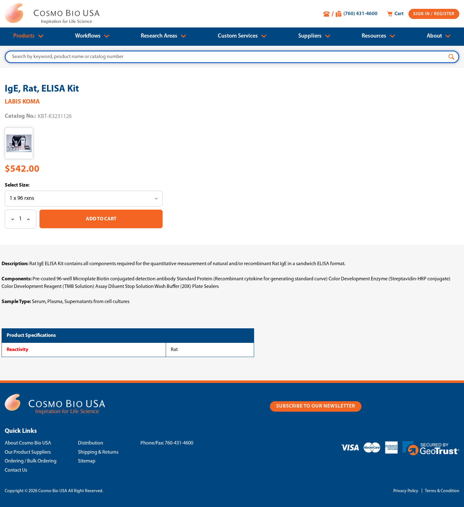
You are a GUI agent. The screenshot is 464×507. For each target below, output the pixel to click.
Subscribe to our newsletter (315, 406)
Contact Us (16, 470)
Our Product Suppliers (28, 452)
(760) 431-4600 (360, 13)
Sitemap (86, 461)
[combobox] (232, 57)
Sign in (422, 14)
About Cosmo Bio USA (28, 443)
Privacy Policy (405, 491)
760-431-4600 (179, 443)
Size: (23, 185)
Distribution (90, 443)
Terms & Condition (442, 491)
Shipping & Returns (98, 452)
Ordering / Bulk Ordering (31, 461)
